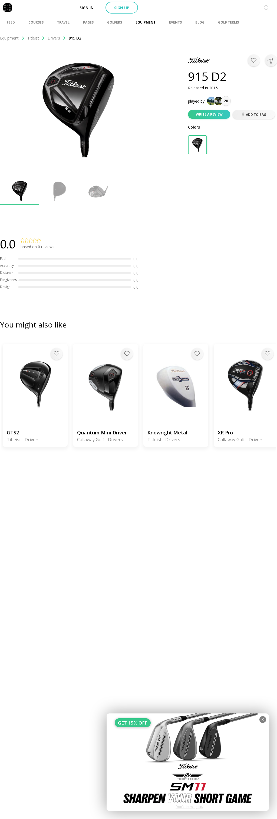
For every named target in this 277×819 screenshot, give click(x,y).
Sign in (87, 7)
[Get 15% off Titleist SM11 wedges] (188, 762)
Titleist (33, 38)
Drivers (54, 38)
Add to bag (256, 114)
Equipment (9, 38)
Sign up (121, 7)
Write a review (209, 114)
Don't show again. (189, 806)
